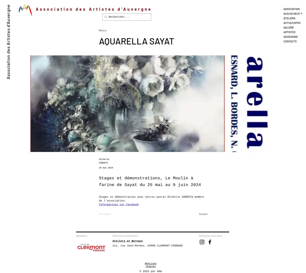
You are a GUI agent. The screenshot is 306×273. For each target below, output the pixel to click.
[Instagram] (202, 242)
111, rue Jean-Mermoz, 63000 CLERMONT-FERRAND (148, 245)
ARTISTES (289, 32)
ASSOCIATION (292, 9)
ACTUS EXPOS (292, 22)
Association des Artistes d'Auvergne (8, 41)
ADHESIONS (291, 36)
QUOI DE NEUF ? (293, 13)
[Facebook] (210, 242)
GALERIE (289, 27)
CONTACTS (290, 41)
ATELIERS (289, 18)
